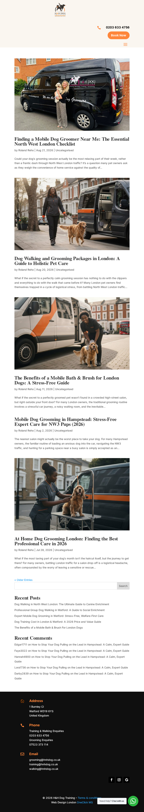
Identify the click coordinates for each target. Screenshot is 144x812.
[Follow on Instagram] (119, 780)
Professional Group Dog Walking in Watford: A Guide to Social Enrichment (59, 610)
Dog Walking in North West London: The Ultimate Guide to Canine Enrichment (61, 604)
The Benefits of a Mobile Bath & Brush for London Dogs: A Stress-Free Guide (66, 380)
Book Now (118, 35)
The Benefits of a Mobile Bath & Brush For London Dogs (48, 627)
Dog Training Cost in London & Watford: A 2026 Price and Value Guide (57, 621)
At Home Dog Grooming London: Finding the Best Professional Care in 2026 (66, 541)
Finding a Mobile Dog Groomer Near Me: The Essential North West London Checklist (71, 141)
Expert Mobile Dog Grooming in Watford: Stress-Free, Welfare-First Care (59, 615)
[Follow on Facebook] (112, 780)
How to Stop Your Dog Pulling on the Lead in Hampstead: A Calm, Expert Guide (80, 644)
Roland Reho (26, 150)
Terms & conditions (89, 797)
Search (123, 585)
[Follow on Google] (127, 780)
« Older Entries (23, 579)
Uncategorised (65, 150)
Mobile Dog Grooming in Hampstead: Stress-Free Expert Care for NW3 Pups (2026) (65, 422)
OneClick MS (85, 802)
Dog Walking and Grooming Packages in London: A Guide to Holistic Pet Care (67, 261)
